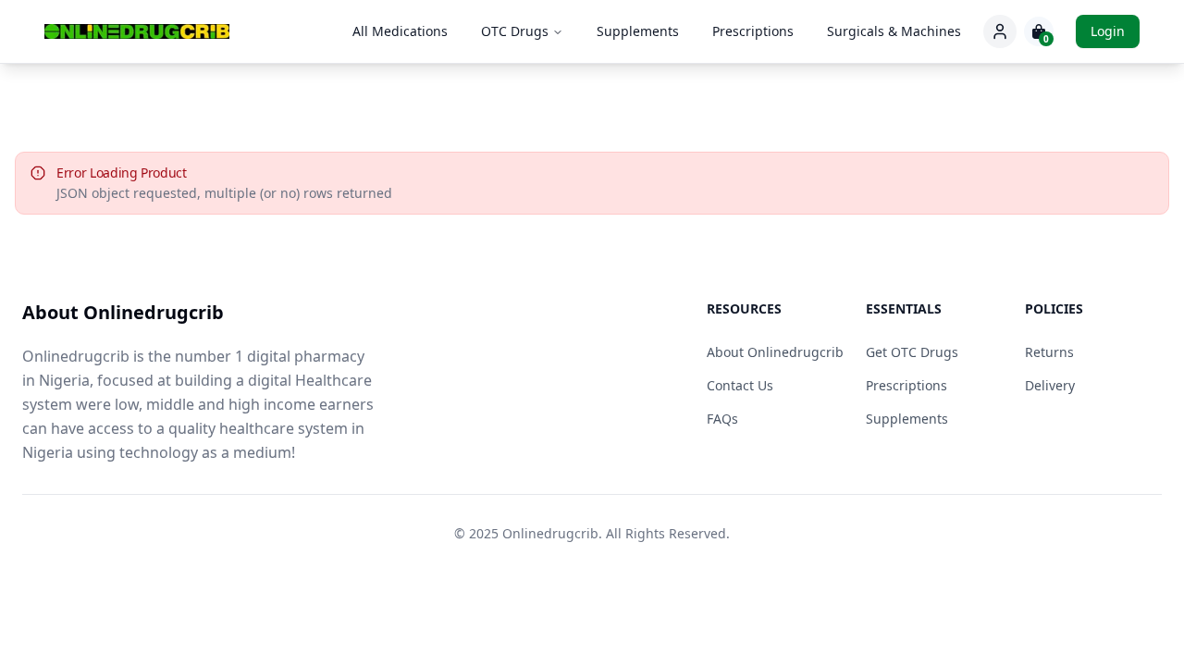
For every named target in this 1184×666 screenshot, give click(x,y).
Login (1108, 31)
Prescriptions (753, 31)
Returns (1049, 352)
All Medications (400, 31)
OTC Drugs (515, 31)
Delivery (1050, 385)
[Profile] (1000, 31)
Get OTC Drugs (912, 352)
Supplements (638, 31)
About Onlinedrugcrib (775, 352)
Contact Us (740, 385)
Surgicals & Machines (894, 31)
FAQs (722, 418)
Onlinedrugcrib (550, 533)
